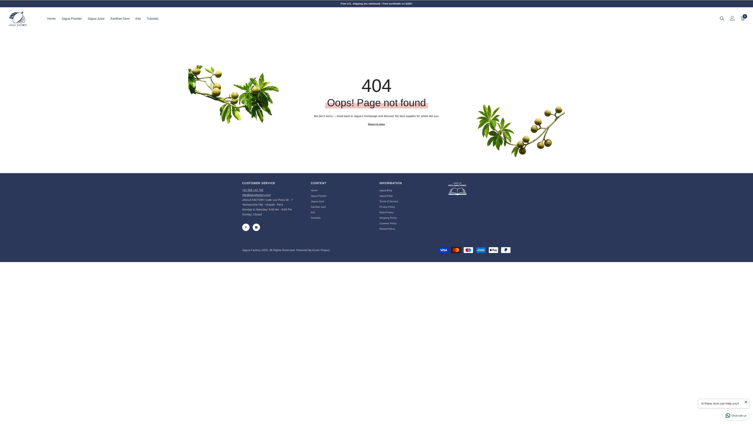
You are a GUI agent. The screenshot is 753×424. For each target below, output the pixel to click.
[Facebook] (246, 227)
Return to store (376, 124)
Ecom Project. (321, 250)
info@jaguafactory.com (256, 194)
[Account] (732, 18)
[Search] (722, 18)
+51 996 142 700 (252, 190)
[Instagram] (256, 227)
